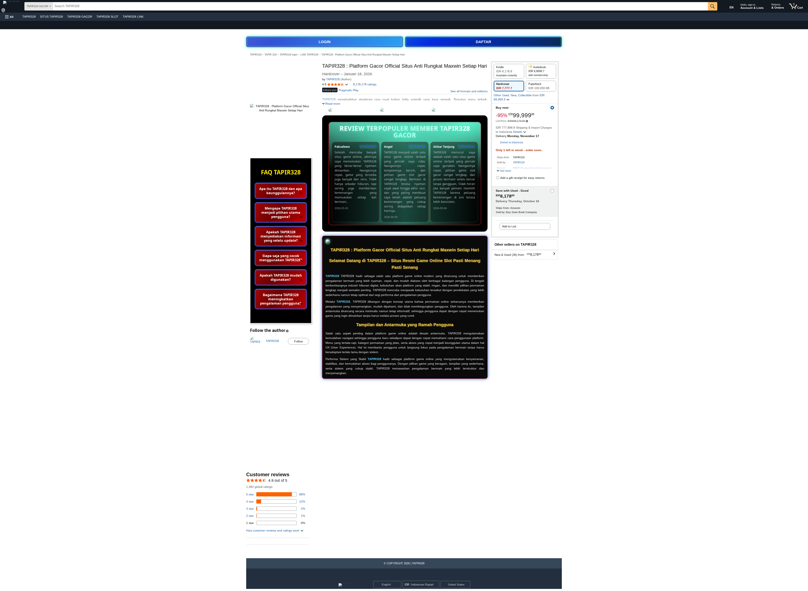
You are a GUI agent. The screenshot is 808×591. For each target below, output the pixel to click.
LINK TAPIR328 (309, 54)
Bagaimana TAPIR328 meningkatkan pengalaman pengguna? (280, 299)
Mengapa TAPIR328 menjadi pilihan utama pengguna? (280, 212)
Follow (298, 341)
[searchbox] (380, 6)
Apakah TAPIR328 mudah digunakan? (281, 277)
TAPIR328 (29, 16)
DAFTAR (483, 42)
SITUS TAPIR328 (51, 16)
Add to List (509, 226)
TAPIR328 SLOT (107, 16)
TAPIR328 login (289, 54)
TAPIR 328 (270, 54)
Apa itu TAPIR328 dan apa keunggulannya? (280, 190)
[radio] (509, 71)
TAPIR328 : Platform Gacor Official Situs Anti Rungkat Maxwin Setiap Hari (363, 54)
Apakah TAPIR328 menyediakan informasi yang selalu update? (280, 236)
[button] (9, 17)
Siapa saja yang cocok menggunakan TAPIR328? (280, 257)
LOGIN (325, 42)
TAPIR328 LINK (133, 16)
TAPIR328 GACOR (79, 16)
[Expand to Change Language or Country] (398, 585)
